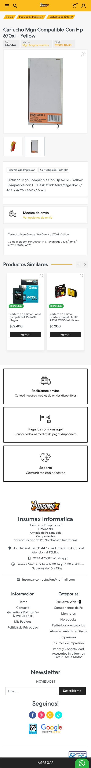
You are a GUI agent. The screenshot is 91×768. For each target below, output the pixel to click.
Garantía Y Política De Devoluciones (23, 614)
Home (9, 17)
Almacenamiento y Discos (68, 631)
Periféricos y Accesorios (68, 625)
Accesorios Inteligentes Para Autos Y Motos (68, 655)
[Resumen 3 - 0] (42, 276)
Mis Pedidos (22, 621)
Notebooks (68, 619)
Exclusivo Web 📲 (68, 602)
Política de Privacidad (23, 627)
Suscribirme (72, 691)
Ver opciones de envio (37, 217)
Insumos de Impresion (31, 17)
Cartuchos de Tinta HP (61, 17)
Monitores (68, 613)
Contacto (22, 607)
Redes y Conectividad (68, 649)
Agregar (26, 334)
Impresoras (68, 637)
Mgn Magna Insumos (35, 45)
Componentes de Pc (68, 607)
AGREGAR (46, 763)
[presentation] (32, 125)
